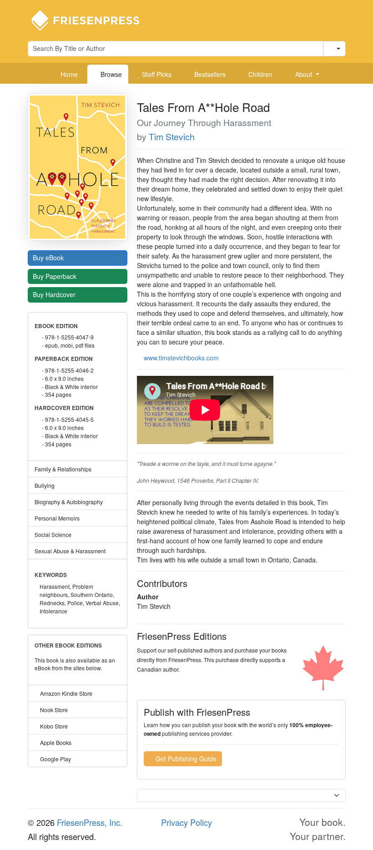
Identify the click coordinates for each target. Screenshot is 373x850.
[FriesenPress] (91, 19)
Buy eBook (49, 257)
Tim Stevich (172, 136)
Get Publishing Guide (185, 758)
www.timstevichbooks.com (181, 357)
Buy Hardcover (55, 294)
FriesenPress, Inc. (89, 822)
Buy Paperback (55, 276)
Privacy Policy (186, 822)
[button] (304, 74)
